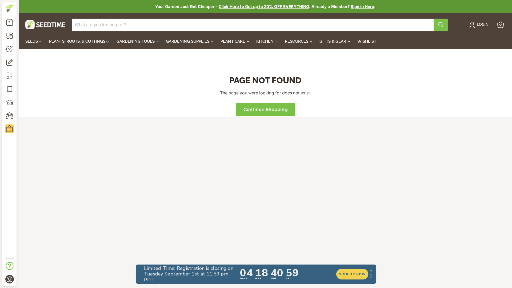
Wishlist (366, 41)
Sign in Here (362, 6)
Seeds (32, 41)
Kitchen (265, 41)
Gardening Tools (136, 41)
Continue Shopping (265, 109)
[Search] (441, 25)
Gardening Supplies (188, 41)
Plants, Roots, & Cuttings (77, 41)
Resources (297, 41)
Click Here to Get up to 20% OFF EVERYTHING (264, 6)
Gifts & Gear (333, 41)
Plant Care (233, 41)
